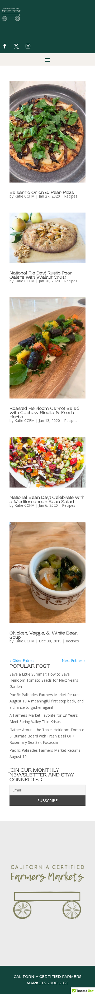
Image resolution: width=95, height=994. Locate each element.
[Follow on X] (16, 46)
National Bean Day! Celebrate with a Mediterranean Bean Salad (47, 499)
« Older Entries (22, 660)
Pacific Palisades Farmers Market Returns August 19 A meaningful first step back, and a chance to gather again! (47, 701)
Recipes (70, 196)
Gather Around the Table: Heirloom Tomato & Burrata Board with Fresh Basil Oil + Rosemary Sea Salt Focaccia (47, 736)
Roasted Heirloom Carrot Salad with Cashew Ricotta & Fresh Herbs (44, 412)
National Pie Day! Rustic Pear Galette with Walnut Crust (41, 275)
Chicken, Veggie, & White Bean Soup (44, 635)
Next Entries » (74, 660)
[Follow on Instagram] (28, 46)
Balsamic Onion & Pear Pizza (42, 192)
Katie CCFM (25, 196)
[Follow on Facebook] (5, 46)
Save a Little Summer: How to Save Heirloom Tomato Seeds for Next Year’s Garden (44, 680)
